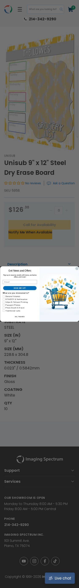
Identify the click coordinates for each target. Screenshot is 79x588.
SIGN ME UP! (20, 288)
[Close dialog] (77, 268)
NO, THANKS (20, 316)
